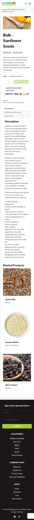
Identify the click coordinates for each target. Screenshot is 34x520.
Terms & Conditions (17, 477)
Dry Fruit (17, 442)
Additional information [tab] (13, 112)
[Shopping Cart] (26, 4)
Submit (17, 426)
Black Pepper (11, 385)
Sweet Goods (17, 455)
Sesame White (12, 342)
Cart (17, 495)
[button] (28, 18)
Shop (17, 489)
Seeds (21, 102)
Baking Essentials (17, 438)
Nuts (17, 448)
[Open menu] (30, 3)
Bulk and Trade (14, 102)
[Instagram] (19, 517)
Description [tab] (9, 108)
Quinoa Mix (10, 299)
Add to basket (21, 81)
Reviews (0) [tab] (9, 116)
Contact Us (17, 470)
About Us (17, 467)
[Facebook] (15, 517)
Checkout (17, 492)
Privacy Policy (17, 474)
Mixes (17, 445)
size (5, 76)
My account (17, 499)
